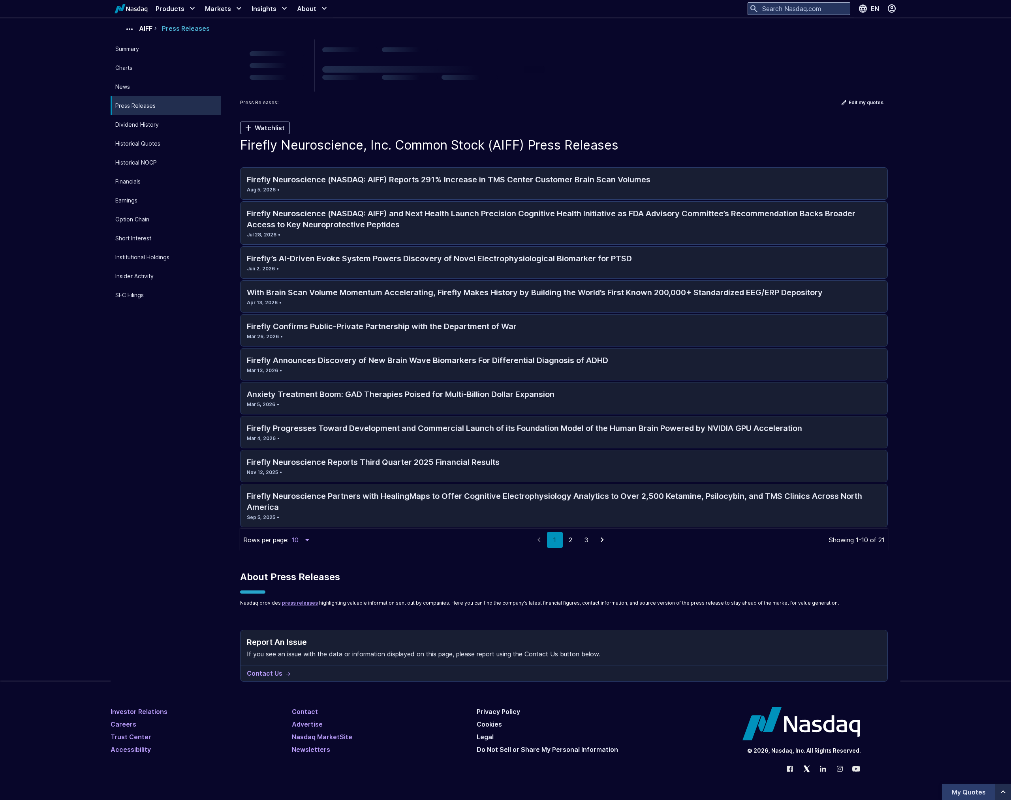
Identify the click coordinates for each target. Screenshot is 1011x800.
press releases (300, 603)
